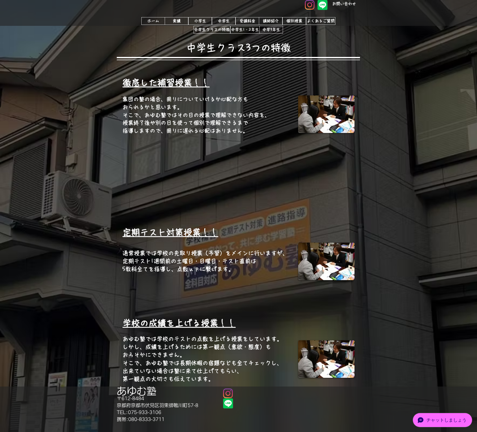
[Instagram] (310, 5)
